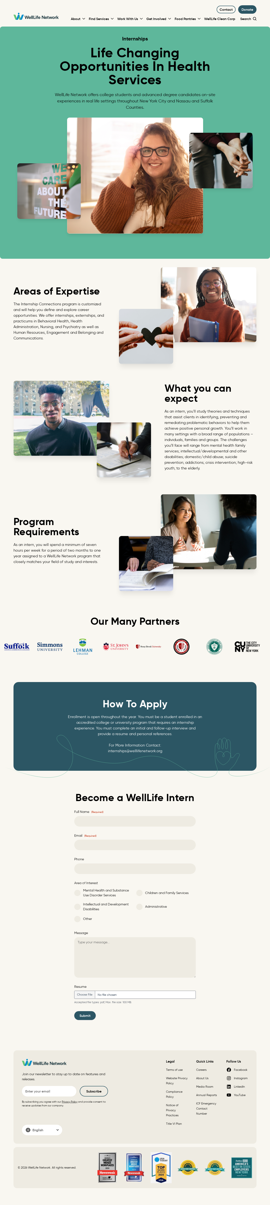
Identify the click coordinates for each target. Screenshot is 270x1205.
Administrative (156, 907)
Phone (79, 859)
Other (87, 919)
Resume (80, 987)
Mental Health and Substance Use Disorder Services (106, 892)
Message (81, 933)
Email (85, 836)
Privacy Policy (69, 1101)
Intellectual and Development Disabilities (106, 906)
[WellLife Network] (36, 17)
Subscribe (93, 1091)
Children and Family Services (167, 893)
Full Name (88, 812)
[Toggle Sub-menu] (83, 18)
